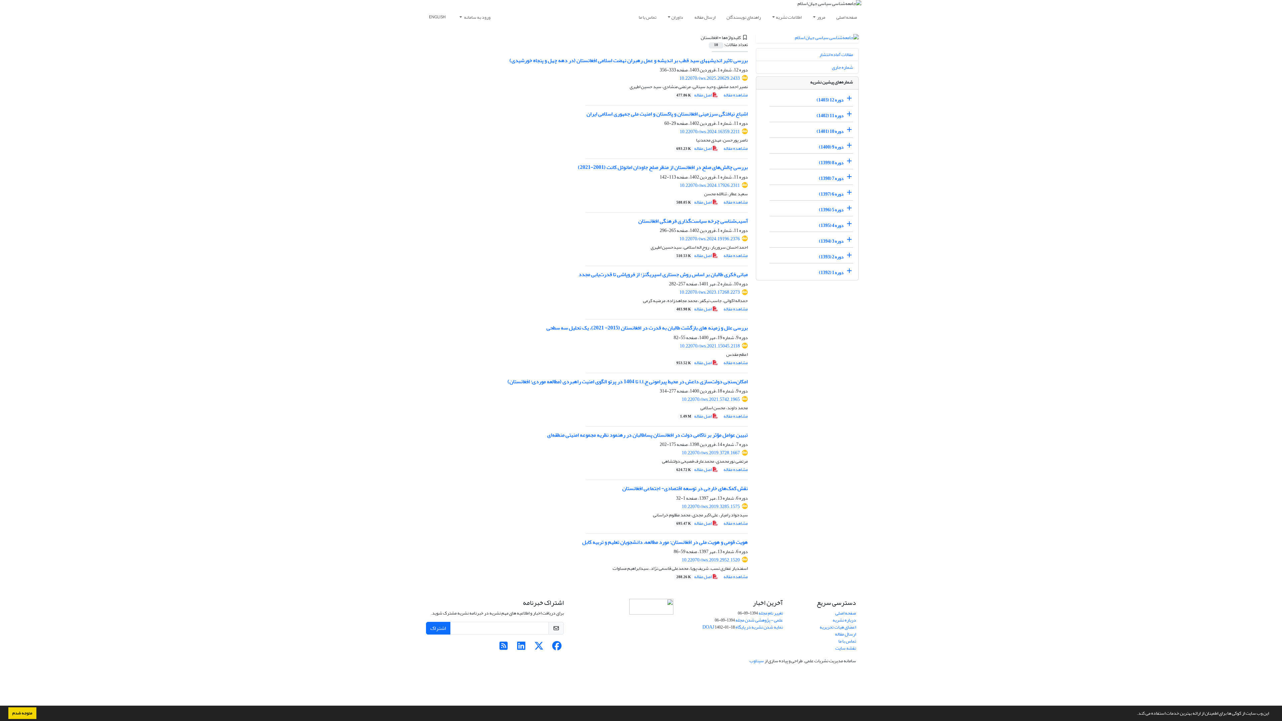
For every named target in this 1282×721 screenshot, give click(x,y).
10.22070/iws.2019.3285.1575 (711, 506)
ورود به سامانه (476, 17)
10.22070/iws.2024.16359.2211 (710, 131)
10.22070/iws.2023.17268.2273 (709, 292)
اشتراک (438, 628)
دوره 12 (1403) (830, 99)
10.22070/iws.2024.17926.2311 (710, 185)
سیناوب (757, 660)
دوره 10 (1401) (830, 131)
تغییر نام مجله (771, 613)
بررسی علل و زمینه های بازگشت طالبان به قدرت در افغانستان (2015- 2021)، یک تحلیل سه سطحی (647, 328)
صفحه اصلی (846, 17)
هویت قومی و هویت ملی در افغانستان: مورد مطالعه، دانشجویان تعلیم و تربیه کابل (665, 542)
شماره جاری (842, 67)
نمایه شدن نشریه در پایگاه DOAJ (742, 627)
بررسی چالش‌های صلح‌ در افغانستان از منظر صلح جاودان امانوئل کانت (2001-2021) (663, 167)
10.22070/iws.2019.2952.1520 (711, 559)
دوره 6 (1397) (831, 194)
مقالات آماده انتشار (836, 54)
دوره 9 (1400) (831, 147)
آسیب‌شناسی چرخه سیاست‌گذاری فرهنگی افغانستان (693, 221)
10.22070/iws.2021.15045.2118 (710, 345)
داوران (677, 17)
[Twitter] (539, 647)
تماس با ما (647, 17)
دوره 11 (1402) (830, 115)
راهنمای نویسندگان (743, 17)
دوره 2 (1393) (831, 256)
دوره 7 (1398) (831, 178)
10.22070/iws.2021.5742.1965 (711, 399)
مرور (821, 17)
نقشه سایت (845, 648)
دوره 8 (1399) (831, 162)
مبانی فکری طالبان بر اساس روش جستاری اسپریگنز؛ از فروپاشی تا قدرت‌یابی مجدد (663, 274)
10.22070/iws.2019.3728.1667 (711, 452)
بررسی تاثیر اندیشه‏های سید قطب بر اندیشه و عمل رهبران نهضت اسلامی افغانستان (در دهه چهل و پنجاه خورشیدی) (628, 60)
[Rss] (503, 647)
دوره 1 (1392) (831, 272)
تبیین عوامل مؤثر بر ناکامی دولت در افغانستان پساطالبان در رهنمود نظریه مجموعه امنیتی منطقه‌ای (647, 435)
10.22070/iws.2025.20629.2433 (709, 78)
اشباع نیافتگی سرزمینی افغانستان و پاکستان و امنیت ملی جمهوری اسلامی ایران (667, 114)
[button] (1135, 714)
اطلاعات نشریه (789, 17)
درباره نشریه (844, 620)
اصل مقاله (694, 94)
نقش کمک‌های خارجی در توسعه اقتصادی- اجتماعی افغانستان (685, 488)
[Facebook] (557, 647)
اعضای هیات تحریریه (838, 627)
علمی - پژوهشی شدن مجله (759, 620)
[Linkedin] (521, 647)
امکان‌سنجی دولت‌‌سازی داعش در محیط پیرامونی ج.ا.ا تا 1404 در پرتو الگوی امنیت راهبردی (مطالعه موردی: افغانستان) (627, 382)
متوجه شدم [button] (22, 713)
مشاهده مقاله (735, 94)
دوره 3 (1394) (831, 241)
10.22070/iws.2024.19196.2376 (709, 238)
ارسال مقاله (704, 17)
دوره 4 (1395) (831, 225)
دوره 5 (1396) (831, 209)
